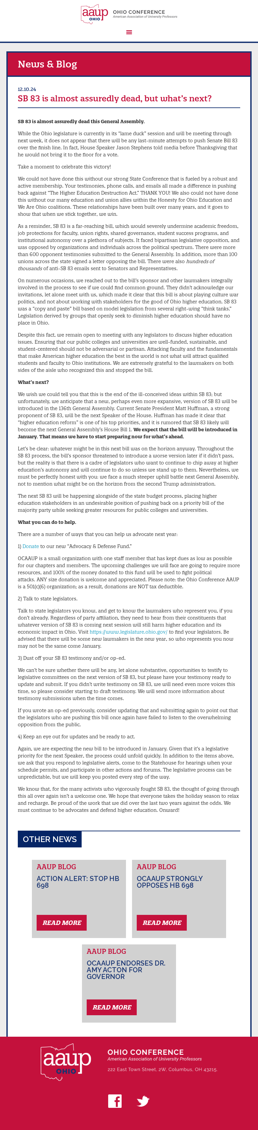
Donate (31, 546)
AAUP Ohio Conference (129, 14)
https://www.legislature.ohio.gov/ (129, 632)
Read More (61, 923)
